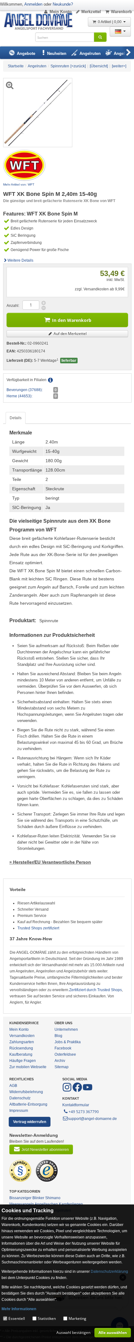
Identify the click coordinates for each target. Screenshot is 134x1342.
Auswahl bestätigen (73, 1332)
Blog (58, 1036)
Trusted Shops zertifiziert (38, 928)
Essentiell (16, 1318)
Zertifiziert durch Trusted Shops (95, 990)
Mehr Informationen (19, 1309)
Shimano (52, 1198)
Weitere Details (20, 260)
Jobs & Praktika (68, 1042)
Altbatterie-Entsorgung (28, 1104)
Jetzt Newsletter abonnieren (45, 1149)
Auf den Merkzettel (70, 333)
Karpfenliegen (71, 1204)
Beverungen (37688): (25, 390)
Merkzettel (91, 11)
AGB (13, 1085)
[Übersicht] (99, 66)
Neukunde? (63, 4)
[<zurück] (78, 66)
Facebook (63, 1048)
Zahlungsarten (21, 1042)
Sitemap (62, 1067)
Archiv (60, 1061)
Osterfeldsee (65, 1054)
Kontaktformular (75, 1105)
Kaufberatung (20, 1054)
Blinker (38, 1198)
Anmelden (33, 4)
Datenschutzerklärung (109, 1271)
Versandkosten (22, 1036)
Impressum (18, 1110)
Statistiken (47, 1318)
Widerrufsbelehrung (26, 1092)
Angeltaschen (46, 1204)
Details (16, 418)
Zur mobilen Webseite (27, 1067)
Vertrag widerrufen (29, 1122)
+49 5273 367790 (84, 1111)
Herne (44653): (19, 396)
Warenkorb (121, 11)
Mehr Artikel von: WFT (18, 184)
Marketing (77, 1318)
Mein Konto (61, 11)
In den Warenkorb (71, 320)
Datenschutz (20, 1098)
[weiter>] (119, 66)
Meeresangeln (21, 1204)
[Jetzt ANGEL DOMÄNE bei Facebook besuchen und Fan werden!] (67, 1090)
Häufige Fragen (22, 1061)
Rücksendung (21, 1048)
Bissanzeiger (20, 1198)
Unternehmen (66, 1029)
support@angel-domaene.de (92, 1119)
